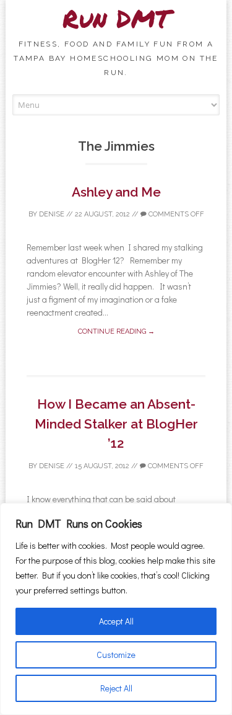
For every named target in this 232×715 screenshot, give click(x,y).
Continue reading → (116, 331)
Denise (51, 214)
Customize (116, 654)
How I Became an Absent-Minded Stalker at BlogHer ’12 (116, 423)
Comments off (175, 214)
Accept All (116, 621)
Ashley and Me (116, 192)
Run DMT (116, 18)
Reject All (116, 688)
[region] (116, 609)
